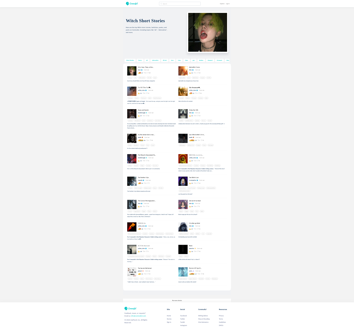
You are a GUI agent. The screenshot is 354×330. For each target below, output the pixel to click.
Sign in (169, 322)
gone (152, 145)
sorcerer (155, 165)
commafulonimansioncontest (136, 256)
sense (142, 145)
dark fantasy (169, 233)
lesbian (201, 60)
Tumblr (182, 322)
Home (169, 316)
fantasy (130, 98)
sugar (143, 211)
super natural (192, 278)
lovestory (150, 120)
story (154, 188)
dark (150, 98)
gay (194, 60)
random (136, 145)
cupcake (209, 233)
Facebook (183, 316)
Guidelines (222, 322)
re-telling (210, 165)
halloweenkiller (211, 188)
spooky (197, 120)
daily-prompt (138, 188)
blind (192, 233)
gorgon (203, 77)
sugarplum (137, 211)
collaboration (189, 120)
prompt (194, 98)
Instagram (183, 325)
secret (130, 278)
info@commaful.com (138, 316)
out (197, 211)
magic (142, 165)
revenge (210, 145)
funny (140, 60)
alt (147, 60)
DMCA (221, 325)
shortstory (157, 278)
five (148, 145)
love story (158, 120)
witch (130, 165)
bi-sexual (219, 60)
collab (181, 120)
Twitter (182, 319)
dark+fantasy (157, 98)
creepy (198, 145)
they (228, 60)
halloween (182, 145)
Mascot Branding (204, 319)
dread (209, 120)
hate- (186, 60)
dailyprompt (147, 188)
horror (204, 120)
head (192, 211)
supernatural (183, 278)
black (181, 211)
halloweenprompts (184, 191)
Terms (221, 319)
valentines (195, 77)
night (202, 211)
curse (129, 211)
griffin (209, 77)
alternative (155, 60)
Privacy (221, 316)
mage (186, 211)
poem (129, 145)
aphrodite (182, 77)
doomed (201, 278)
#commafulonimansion (186, 165)
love (172, 60)
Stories (169, 319)
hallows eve (191, 145)
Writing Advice (203, 316)
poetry (137, 98)
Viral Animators (203, 322)
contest (201, 98)
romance (137, 120)
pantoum (143, 98)
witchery (161, 256)
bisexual (210, 60)
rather (198, 233)
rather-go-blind (184, 233)
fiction (136, 278)
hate (179, 60)
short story (149, 278)
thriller (161, 188)
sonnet (181, 98)
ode (206, 98)
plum (149, 211)
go (203, 233)
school (130, 188)
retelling (217, 165)
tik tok (165, 60)
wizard (136, 165)
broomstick (182, 188)
